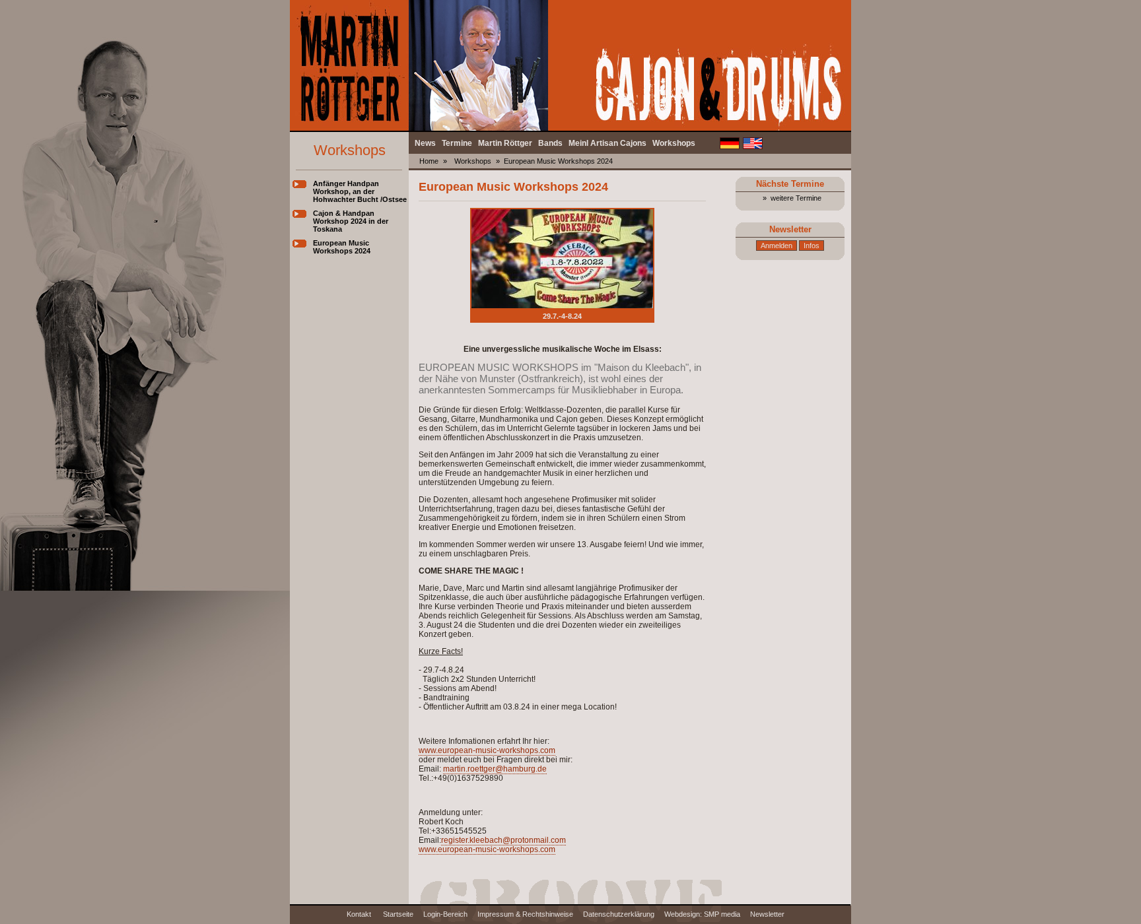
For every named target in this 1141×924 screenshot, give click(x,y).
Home (428, 161)
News (425, 143)
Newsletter (767, 914)
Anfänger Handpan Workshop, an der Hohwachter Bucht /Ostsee (360, 191)
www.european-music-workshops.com (487, 750)
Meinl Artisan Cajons (607, 143)
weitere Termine (796, 198)
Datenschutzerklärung (618, 914)
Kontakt (360, 914)
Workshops (673, 143)
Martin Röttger (505, 143)
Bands (550, 143)
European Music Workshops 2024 (341, 247)
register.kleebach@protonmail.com (503, 840)
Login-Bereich (445, 914)
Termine (457, 143)
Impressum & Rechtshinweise (525, 914)
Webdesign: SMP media (702, 914)
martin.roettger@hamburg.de (495, 769)
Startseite (398, 914)
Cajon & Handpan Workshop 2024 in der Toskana (350, 221)
